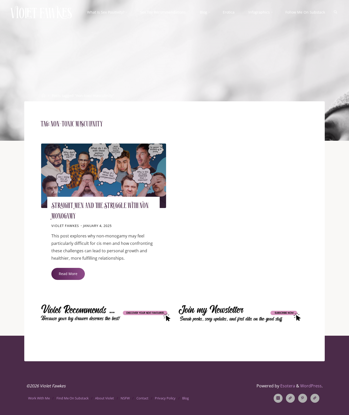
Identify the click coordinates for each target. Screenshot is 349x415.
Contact (142, 398)
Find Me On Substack (72, 398)
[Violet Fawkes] (41, 12)
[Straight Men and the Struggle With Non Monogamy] (103, 176)
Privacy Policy (165, 398)
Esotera (287, 386)
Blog (56, 192)
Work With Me (39, 398)
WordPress (311, 386)
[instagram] (278, 398)
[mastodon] (314, 398)
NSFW (125, 398)
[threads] (290, 398)
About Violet (104, 398)
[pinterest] (302, 398)
